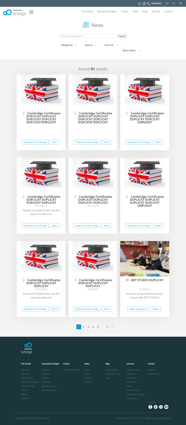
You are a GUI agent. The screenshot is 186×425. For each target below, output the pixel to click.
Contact (168, 11)
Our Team (25, 374)
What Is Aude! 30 (71, 369)
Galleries (88, 382)
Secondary (46, 382)
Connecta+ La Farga (135, 394)
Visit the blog (111, 369)
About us (25, 369)
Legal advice (165, 418)
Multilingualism (49, 390)
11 (107, 326)
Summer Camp (133, 390)
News (135, 11)
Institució (25, 398)
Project (124, 11)
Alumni (24, 394)
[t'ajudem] (139, 3)
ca (167, 3)
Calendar (131, 374)
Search (122, 36)
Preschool (46, 374)
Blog (145, 11)
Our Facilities (27, 378)
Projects (88, 378)
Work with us (154, 374)
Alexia (129, 386)
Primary (45, 378)
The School (87, 11)
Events (87, 374)
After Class (131, 382)
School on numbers (30, 382)
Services (156, 11)
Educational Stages (107, 11)
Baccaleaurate (48, 386)
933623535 (156, 3)
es (174, 3)
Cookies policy (150, 418)
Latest (87, 369)
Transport (131, 378)
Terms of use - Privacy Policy (129, 418)
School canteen (134, 369)
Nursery (45, 369)
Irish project (132, 398)
